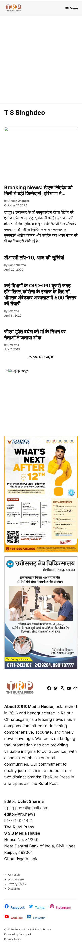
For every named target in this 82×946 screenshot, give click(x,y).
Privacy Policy (17, 884)
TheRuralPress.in (58, 777)
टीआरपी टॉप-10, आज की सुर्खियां (34, 258)
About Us (14, 874)
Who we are (16, 879)
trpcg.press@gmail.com (26, 807)
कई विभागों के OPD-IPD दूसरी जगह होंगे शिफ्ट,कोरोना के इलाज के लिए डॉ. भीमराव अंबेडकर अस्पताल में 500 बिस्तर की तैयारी (40, 295)
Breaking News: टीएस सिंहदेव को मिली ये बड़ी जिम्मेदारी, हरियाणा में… (38, 190)
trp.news (20, 783)
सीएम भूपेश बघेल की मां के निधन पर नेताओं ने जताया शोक (35, 335)
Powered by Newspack (18, 934)
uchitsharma (17, 265)
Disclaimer (14, 888)
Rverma (13, 311)
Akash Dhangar (18, 200)
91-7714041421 (18, 820)
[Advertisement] (41, 59)
